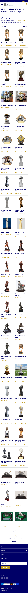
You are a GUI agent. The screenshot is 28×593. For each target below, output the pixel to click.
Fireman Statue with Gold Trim (20, 294)
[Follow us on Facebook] (2, 578)
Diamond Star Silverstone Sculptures (20, 148)
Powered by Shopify (5, 590)
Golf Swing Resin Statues (5, 503)
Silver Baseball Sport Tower (6, 211)
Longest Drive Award (6, 482)
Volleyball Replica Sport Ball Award (7, 378)
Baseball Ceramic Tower (19, 420)
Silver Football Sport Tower (6, 190)
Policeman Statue (5, 274)
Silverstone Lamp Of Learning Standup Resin (7, 148)
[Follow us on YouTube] (7, 578)
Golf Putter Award (19, 503)
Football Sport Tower (6, 62)
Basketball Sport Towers (5, 83)
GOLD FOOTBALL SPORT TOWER (19, 211)
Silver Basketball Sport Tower (20, 190)
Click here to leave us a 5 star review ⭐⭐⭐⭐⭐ (14, 1)
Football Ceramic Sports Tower (21, 378)
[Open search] (20, 4)
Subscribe (5, 567)
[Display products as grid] (24, 26)
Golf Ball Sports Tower (20, 356)
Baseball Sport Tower (20, 42)
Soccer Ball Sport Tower (7, 42)
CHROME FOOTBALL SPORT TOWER (6, 231)
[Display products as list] (26, 26)
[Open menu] (2, 4)
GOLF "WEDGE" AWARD (21, 524)
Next (24, 531)
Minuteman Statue (19, 314)
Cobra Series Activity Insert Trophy (20, 441)
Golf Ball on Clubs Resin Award (20, 462)
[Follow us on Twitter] (5, 578)
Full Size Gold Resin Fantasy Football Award (21, 83)
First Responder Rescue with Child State (7, 254)
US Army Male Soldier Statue (6, 315)
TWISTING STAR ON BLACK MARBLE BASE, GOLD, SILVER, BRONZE (20, 105)
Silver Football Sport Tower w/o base (6, 420)
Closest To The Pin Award (19, 483)
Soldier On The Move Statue (20, 336)
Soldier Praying (5, 335)
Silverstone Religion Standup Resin (20, 127)
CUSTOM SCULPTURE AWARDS (6, 462)
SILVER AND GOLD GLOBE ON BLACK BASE (7, 104)
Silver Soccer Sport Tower (19, 169)
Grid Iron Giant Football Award (20, 399)
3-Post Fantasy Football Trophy (7, 441)
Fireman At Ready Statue (19, 254)
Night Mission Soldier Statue (6, 357)
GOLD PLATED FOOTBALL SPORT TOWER (19, 232)
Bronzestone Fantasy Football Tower (20, 63)
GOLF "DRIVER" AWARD (6, 524)
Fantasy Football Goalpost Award (5, 127)
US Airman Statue (5, 293)
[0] (25, 4)
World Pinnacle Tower (6, 398)
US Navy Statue (19, 274)
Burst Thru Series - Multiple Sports (5, 169)
